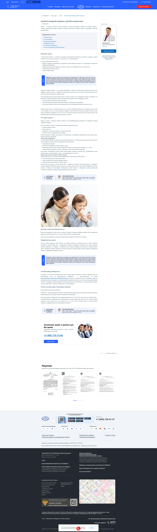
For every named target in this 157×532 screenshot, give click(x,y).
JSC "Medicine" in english (47, 488)
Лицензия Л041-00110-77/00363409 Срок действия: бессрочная (56, 453)
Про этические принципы (85, 471)
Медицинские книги (46, 492)
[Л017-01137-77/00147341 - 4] (106, 383)
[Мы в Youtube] (72, 429)
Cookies (72, 527)
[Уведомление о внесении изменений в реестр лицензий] (50, 383)
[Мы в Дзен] (67, 429)
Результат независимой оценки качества (58, 505)
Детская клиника (46, 486)
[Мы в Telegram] (63, 429)
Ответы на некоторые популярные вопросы (54, 47)
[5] (105, 353)
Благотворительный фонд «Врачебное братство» (67, 483)
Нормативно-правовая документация (87, 454)
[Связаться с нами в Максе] (52, 429)
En (22, 2)
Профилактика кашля (49, 43)
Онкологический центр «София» (49, 482)
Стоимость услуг (110, 435)
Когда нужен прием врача (50, 41)
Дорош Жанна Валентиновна (68, 176)
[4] (104, 353)
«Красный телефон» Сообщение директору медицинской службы (56, 436)
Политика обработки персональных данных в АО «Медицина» (56, 466)
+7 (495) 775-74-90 (90, 168)
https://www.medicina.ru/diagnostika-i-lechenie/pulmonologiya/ (54, 278)
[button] (8, 7)
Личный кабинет (147, 2)
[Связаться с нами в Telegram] (43, 429)
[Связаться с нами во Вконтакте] (48, 429)
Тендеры (63, 486)
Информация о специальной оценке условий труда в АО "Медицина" (94, 465)
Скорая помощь (45, 490)
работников (55, 471)
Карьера (43, 494)
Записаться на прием (109, 51)
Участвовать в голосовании (55, 503)
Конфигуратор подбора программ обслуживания (87, 436)
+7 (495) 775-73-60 (57, 169)
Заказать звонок (51, 341)
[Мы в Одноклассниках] (76, 429)
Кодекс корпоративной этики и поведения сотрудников (92, 468)
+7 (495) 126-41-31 (15, 6)
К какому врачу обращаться (50, 45)
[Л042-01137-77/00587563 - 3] (88, 383)
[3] (103, 353)
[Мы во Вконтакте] (80, 429)
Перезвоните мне (13, 7)
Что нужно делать (48, 39)
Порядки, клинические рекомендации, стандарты (90, 455)
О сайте (43, 460)
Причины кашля (48, 37)
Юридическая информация (85, 453)
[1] (100, 353)
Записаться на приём (144, 6)
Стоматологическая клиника (48, 484)
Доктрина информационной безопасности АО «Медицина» (55, 463)
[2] (102, 353)
